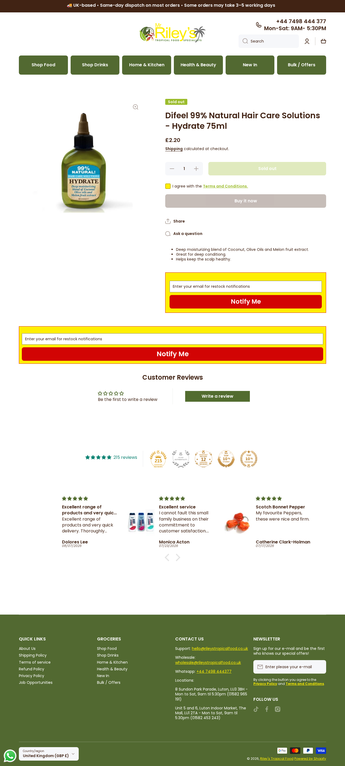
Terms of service (35, 662)
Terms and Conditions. (225, 186)
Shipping (174, 148)
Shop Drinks (108, 655)
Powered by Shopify (310, 758)
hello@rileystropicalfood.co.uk (220, 648)
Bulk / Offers (108, 682)
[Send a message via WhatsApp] (10, 755)
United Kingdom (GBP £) (46, 755)
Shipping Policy (33, 655)
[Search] (243, 41)
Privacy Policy (31, 675)
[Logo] (172, 33)
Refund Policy (31, 668)
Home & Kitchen (112, 662)
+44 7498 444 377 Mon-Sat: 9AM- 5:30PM (295, 25)
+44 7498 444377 (214, 671)
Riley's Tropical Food (277, 758)
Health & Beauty (112, 668)
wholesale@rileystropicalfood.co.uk (208, 662)
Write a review (217, 396)
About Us (27, 648)
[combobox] (269, 41)
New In (103, 675)
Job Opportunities (36, 682)
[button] (323, 41)
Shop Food (107, 648)
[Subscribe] (319, 667)
